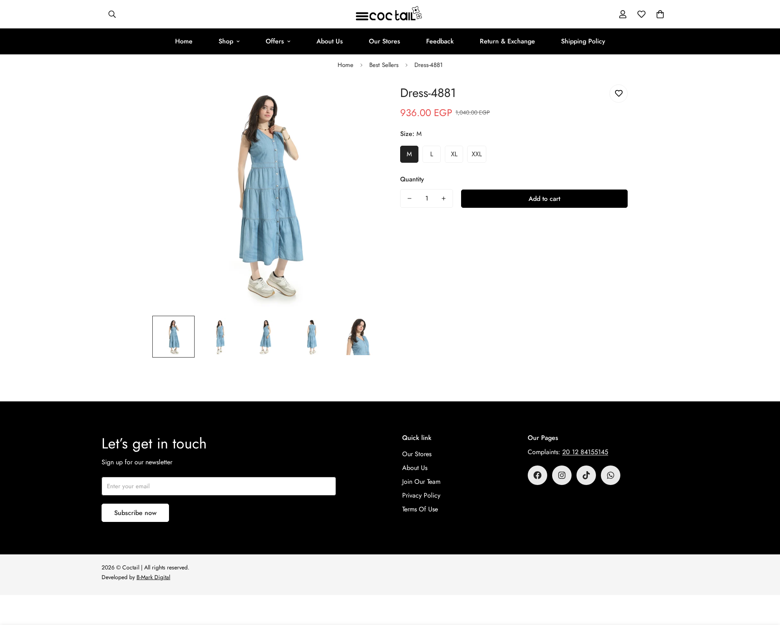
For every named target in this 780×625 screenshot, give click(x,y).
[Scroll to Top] (764, 580)
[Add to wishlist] (618, 93)
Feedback (440, 41)
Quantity (412, 179)
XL (454, 154)
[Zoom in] (362, 100)
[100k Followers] (562, 475)
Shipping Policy (583, 41)
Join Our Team (421, 481)
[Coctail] (390, 14)
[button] (660, 14)
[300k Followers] (537, 475)
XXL (477, 154)
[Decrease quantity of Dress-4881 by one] (409, 198)
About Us (329, 41)
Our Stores (384, 41)
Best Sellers (384, 64)
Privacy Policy (421, 495)
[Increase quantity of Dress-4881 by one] (444, 198)
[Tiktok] (586, 475)
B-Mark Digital (153, 577)
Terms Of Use (420, 509)
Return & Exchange (507, 41)
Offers (275, 41)
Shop (226, 41)
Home (184, 41)
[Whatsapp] (610, 475)
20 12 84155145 (585, 452)
